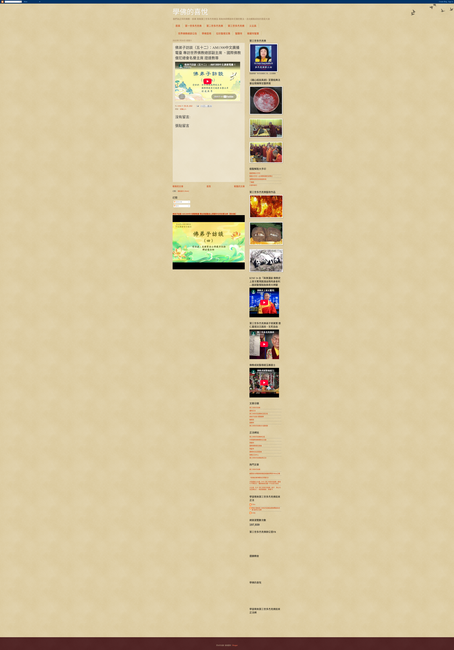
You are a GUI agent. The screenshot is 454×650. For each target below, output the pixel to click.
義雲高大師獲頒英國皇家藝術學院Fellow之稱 (264, 473)
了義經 (251, 182)
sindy (253, 513)
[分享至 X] (206, 106)
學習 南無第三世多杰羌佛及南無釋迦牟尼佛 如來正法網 (266, 509)
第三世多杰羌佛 (236, 25)
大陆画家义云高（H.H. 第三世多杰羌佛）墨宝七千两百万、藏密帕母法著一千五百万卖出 (265, 482)
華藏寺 (251, 443)
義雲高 (251, 420)
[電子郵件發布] (197, 106)
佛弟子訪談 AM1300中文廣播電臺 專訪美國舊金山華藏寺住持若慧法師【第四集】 (205, 214)
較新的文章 (178, 186)
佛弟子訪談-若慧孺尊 (256, 416)
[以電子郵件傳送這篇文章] (202, 106)
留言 (177, 206)
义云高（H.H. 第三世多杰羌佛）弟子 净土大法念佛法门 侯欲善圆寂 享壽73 (265, 488)
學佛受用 (206, 33)
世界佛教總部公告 (187, 33)
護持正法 (252, 411)
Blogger (235, 645)
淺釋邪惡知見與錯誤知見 (257, 179)
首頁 (177, 25)
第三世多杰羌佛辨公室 (257, 437)
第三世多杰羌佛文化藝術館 (258, 426)
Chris (253, 504)
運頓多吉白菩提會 (255, 452)
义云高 (252, 25)
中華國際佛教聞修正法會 (257, 440)
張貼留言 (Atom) (183, 191)
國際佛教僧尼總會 (255, 446)
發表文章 (178, 202)
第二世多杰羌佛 (214, 25)
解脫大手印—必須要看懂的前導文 (261, 176)
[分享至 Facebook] (208, 106)
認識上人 (183, 109)
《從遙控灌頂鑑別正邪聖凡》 (259, 477)
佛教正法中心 (254, 455)
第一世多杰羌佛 (193, 25)
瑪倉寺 (251, 449)
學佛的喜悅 (190, 11)
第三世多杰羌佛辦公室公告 (258, 414)
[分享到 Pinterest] (211, 106)
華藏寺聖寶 (253, 33)
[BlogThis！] (204, 106)
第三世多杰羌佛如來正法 (257, 458)
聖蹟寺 (238, 33)
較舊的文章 (239, 186)
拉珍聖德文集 (223, 33)
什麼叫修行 (253, 185)
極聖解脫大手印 (254, 173)
